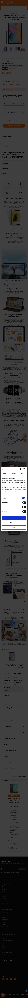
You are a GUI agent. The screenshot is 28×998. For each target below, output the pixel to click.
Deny (14, 527)
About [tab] (23, 473)
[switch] (24, 502)
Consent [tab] (5, 473)
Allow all (14, 518)
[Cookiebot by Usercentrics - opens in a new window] (20, 469)
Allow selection (14, 522)
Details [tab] (14, 473)
